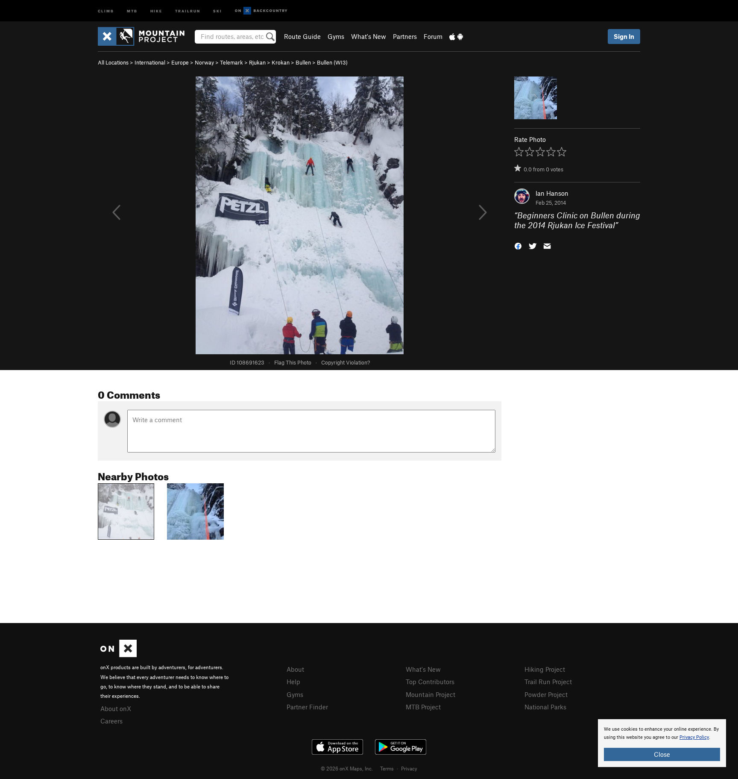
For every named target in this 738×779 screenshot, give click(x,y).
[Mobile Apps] (456, 36)
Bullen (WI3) (332, 62)
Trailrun (187, 10)
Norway (204, 62)
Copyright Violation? (345, 362)
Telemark (231, 62)
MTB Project (423, 707)
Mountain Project (430, 694)
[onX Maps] (118, 654)
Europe (180, 62)
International (150, 62)
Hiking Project (544, 669)
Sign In (624, 36)
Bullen (303, 62)
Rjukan (257, 62)
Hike (156, 10)
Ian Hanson (552, 193)
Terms (387, 768)
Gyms (336, 36)
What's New (368, 36)
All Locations (113, 62)
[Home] (145, 36)
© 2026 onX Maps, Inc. (347, 768)
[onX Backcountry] (261, 11)
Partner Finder (307, 707)
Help (293, 681)
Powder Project (546, 694)
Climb (106, 10)
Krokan (281, 62)
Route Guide (302, 36)
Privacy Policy (694, 737)
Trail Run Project (548, 681)
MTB (132, 10)
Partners (405, 36)
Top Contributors (430, 681)
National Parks (545, 707)
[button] (518, 245)
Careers (111, 721)
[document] (662, 743)
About (295, 669)
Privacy (409, 768)
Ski (217, 10)
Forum (433, 36)
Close (662, 754)
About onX (115, 708)
